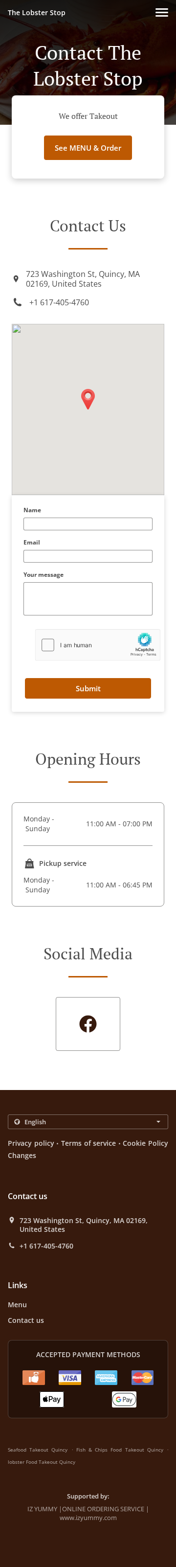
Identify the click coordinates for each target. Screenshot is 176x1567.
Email (31, 542)
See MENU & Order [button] (88, 148)
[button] (161, 12)
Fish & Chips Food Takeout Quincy (119, 1449)
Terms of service (88, 1143)
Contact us (26, 1320)
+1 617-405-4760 (59, 302)
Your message (43, 575)
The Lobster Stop (37, 12)
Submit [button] (88, 688)
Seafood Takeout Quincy (37, 1449)
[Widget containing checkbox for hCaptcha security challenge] (98, 645)
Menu (17, 1304)
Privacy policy (31, 1143)
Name (32, 510)
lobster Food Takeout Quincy (41, 1461)
